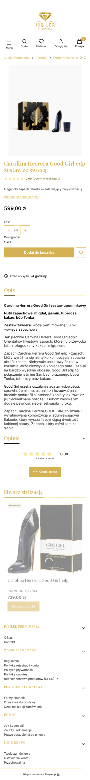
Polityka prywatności (19, 670)
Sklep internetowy (39, 774)
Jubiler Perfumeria (17, 58)
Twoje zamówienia (17, 753)
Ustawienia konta (16, 758)
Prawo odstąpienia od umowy (24, 734)
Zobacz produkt (23, 606)
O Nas (8, 637)
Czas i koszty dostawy (20, 702)
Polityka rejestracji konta (21, 665)
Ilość (7, 222)
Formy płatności (15, 698)
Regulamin (11, 661)
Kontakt (9, 642)
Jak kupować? (14, 725)
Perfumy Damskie (65, 58)
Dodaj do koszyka (39, 252)
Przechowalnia (14, 762)
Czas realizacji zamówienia (23, 707)
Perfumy (41, 58)
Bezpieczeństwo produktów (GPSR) (29, 679)
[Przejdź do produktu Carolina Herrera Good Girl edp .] (45, 538)
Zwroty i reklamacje (18, 730)
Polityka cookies (15, 674)
